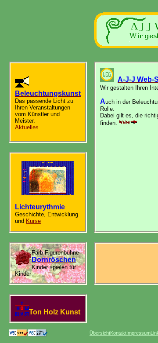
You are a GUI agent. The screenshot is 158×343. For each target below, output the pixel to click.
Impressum (138, 333)
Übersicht (100, 333)
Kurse (33, 221)
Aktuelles (27, 127)
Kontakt (118, 333)
